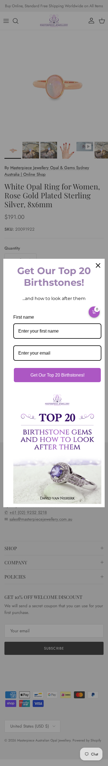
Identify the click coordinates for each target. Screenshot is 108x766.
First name (23, 317)
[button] (94, 312)
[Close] (98, 265)
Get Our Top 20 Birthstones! (57, 375)
